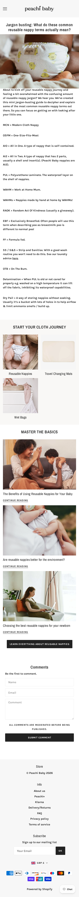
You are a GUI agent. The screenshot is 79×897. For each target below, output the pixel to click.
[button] (39, 863)
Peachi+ (39, 796)
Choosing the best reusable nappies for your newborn (36, 625)
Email (12, 692)
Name (11, 681)
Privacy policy (39, 818)
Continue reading (15, 500)
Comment (14, 702)
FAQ (39, 813)
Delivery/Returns (39, 807)
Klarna (39, 802)
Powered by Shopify (39, 889)
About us (39, 791)
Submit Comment (39, 737)
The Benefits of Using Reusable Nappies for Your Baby (37, 494)
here (15, 258)
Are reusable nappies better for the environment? (34, 559)
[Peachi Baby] (39, 8)
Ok (60, 850)
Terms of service (39, 824)
